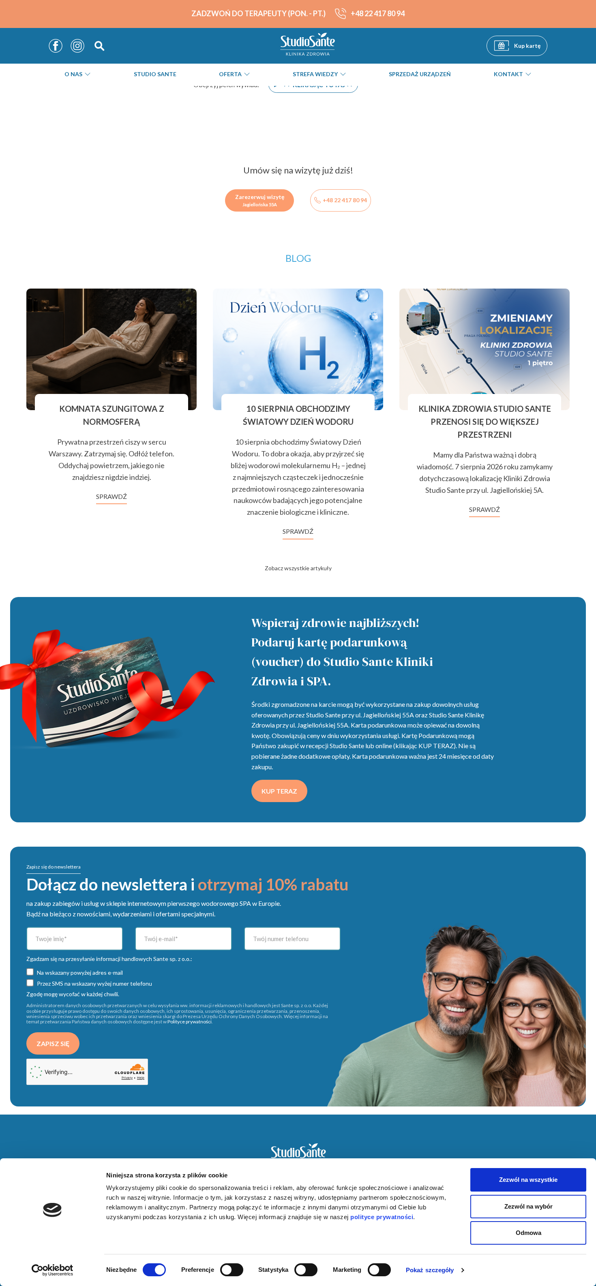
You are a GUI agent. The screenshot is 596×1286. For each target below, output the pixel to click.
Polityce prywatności (189, 1022)
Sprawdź (111, 496)
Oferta (230, 74)
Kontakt (508, 74)
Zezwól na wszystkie (528, 1179)
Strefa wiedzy (315, 74)
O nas (73, 74)
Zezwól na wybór (528, 1206)
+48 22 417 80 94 (345, 200)
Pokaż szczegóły (430, 1270)
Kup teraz (279, 791)
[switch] (231, 1269)
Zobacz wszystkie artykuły (298, 568)
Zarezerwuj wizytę (259, 200)
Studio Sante (155, 74)
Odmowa (528, 1232)
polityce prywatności (381, 1216)
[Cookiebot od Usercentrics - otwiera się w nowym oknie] (52, 1270)
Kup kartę (526, 45)
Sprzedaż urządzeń (420, 74)
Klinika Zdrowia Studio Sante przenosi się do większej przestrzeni (484, 421)
